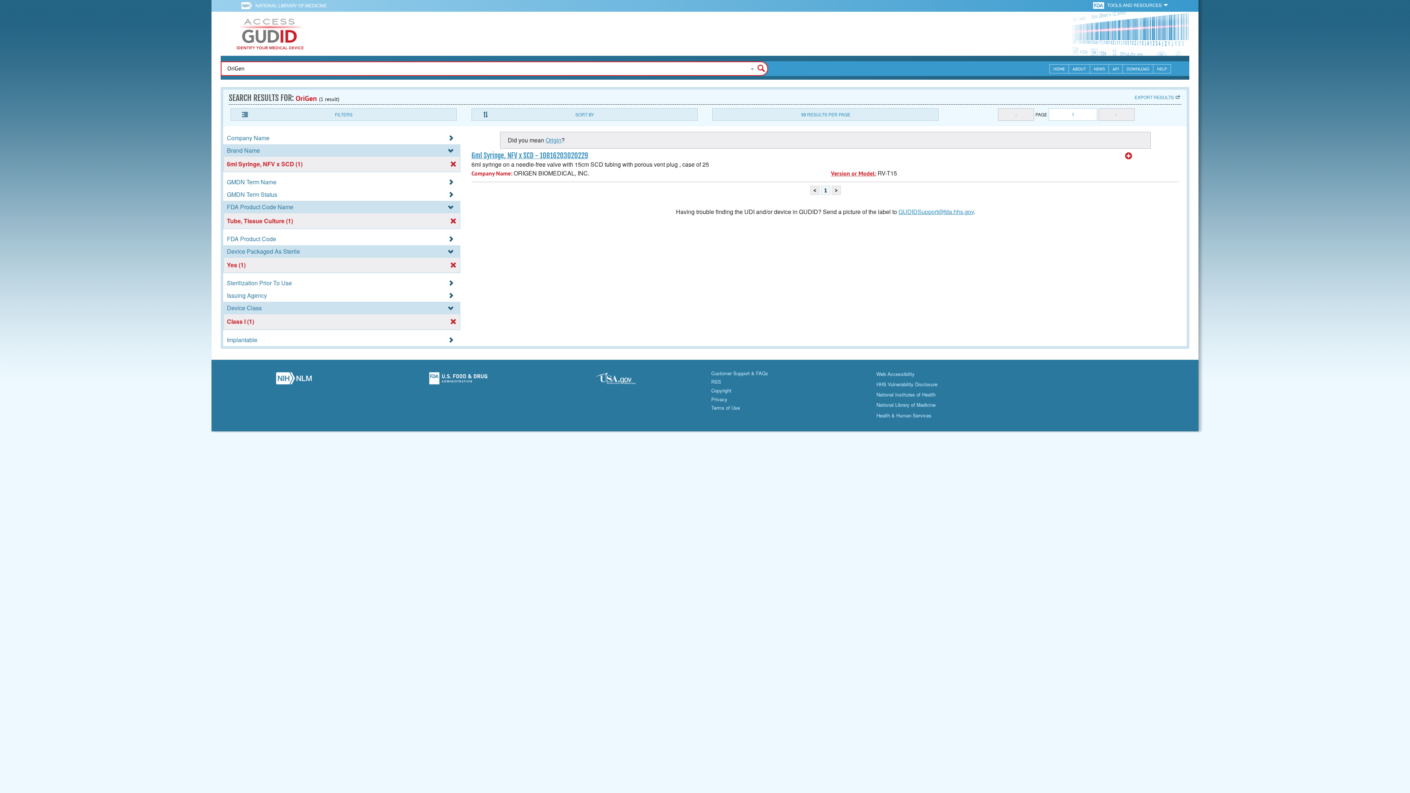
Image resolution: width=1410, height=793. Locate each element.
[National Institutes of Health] (248, 5)
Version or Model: (853, 173)
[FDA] (1099, 5)
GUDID (270, 34)
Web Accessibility (895, 373)
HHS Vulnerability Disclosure (906, 384)
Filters (343, 114)
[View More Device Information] (1128, 156)
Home (1059, 69)
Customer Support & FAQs (739, 373)
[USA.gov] (622, 380)
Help (1162, 69)
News (1099, 69)
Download (1138, 69)
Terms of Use (725, 407)
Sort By (584, 114)
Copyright (721, 390)
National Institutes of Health (906, 394)
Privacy (719, 399)
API (1116, 69)
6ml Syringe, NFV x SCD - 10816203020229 (529, 155)
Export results (1154, 97)
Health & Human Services (904, 415)
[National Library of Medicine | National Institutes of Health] (293, 380)
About (1079, 69)
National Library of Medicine (291, 5)
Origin (553, 140)
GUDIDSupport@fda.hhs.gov (936, 211)
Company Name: (491, 173)
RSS (716, 381)
